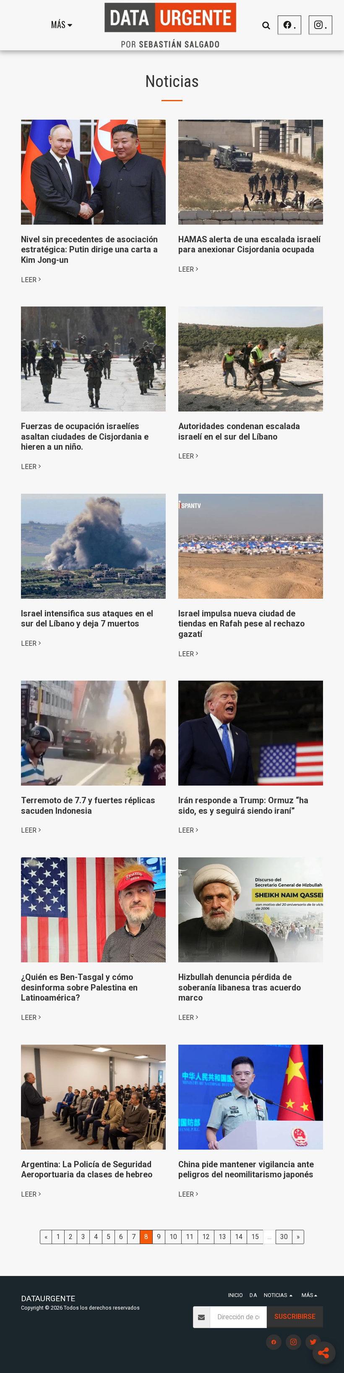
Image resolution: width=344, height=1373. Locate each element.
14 (238, 1237)
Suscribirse (294, 1317)
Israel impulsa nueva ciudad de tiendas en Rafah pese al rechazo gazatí (241, 624)
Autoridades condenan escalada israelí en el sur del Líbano (239, 432)
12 (206, 1237)
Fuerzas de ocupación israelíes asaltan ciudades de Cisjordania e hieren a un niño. (85, 437)
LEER (28, 280)
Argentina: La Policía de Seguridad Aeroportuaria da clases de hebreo (86, 1170)
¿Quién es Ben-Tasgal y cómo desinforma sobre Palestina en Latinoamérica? (79, 987)
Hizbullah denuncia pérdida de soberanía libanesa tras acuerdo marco (239, 987)
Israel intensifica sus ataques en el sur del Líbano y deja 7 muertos (87, 619)
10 (173, 1237)
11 (189, 1237)
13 (222, 1237)
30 (284, 1237)
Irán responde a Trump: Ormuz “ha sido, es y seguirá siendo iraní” (243, 806)
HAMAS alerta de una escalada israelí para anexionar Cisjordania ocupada (249, 245)
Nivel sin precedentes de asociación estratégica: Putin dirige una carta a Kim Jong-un (89, 250)
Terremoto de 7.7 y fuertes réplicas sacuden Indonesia (88, 806)
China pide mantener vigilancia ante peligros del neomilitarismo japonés (246, 1170)
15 (255, 1237)
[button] (266, 25)
